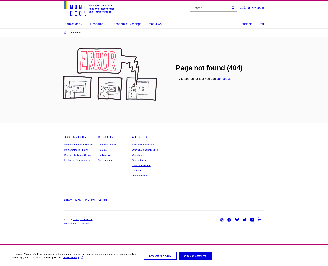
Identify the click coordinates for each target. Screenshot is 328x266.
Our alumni (138, 155)
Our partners (139, 160)
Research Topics (107, 144)
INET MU (90, 199)
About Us (141, 137)
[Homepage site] (89, 8)
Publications (104, 155)
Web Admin (70, 223)
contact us (224, 78)
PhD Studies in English (76, 149)
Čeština (245, 7)
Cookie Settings (71, 257)
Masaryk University (83, 219)
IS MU (78, 199)
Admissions (75, 137)
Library (68, 199)
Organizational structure (145, 149)
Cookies (84, 223)
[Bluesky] (237, 219)
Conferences (105, 160)
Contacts (136, 170)
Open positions (140, 175)
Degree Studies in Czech (77, 155)
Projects (102, 149)
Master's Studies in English (78, 144)
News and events (141, 165)
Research (107, 137)
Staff (261, 24)
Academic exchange (143, 144)
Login (260, 7)
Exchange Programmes (77, 160)
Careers (102, 199)
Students (246, 24)
